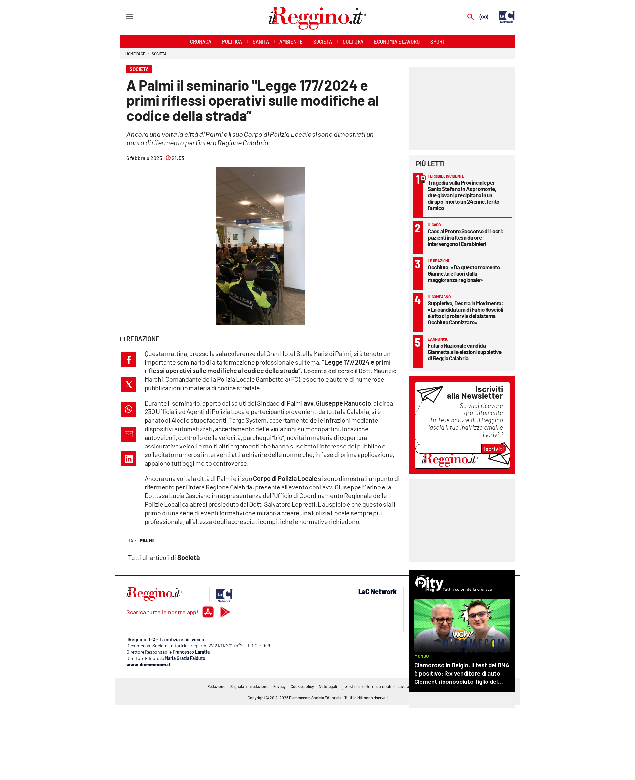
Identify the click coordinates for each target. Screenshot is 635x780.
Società (159, 53)
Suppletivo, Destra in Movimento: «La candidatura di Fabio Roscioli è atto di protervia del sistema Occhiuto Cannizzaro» (465, 312)
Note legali (328, 686)
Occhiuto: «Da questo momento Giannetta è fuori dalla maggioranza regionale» (464, 273)
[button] (128, 360)
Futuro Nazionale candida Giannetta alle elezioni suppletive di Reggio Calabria (464, 351)
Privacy (279, 686)
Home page (135, 53)
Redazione (216, 686)
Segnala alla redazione (249, 686)
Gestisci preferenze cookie (370, 686)
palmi (147, 540)
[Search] (470, 17)
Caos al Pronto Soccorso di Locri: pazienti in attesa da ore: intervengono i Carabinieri (465, 237)
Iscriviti (494, 448)
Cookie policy (302, 686)
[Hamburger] (123, 16)
